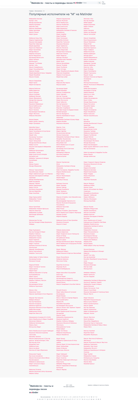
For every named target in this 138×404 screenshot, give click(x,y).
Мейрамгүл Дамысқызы (37, 362)
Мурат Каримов (34, 239)
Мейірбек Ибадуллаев (91, 208)
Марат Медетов (61, 55)
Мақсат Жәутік (88, 294)
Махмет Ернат (88, 187)
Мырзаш (31, 216)
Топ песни (103, 2)
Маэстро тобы (88, 67)
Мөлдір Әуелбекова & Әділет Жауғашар (69, 241)
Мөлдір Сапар (88, 108)
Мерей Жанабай (61, 90)
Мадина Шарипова (62, 232)
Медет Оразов (88, 96)
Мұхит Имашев (34, 92)
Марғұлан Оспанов (35, 369)
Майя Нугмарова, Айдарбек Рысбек (67, 170)
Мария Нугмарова (35, 84)
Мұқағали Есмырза (62, 222)
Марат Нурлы (33, 276)
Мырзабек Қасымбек (63, 303)
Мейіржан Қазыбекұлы (91, 133)
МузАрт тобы (33, 20)
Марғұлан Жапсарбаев (63, 98)
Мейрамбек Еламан (90, 356)
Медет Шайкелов (61, 46)
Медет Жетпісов (34, 113)
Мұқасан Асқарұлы (35, 303)
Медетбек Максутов (35, 313)
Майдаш (31, 224)
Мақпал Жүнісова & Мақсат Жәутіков (95, 342)
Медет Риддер (88, 174)
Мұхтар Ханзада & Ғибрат (37, 232)
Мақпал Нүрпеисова (62, 162)
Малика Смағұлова (62, 135)
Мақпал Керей (60, 276)
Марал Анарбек (61, 34)
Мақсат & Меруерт (62, 356)
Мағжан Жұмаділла (62, 113)
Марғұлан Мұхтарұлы (63, 82)
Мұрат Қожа (60, 61)
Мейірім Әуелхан (89, 214)
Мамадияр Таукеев (90, 63)
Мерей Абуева (60, 296)
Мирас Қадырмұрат (35, 185)
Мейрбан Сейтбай (89, 46)
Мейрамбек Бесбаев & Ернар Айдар (67, 119)
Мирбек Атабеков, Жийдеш (65, 321)
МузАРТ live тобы (89, 255)
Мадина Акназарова (90, 110)
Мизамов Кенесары (90, 265)
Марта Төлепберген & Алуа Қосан (39, 131)
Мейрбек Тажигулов (35, 253)
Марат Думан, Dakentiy (36, 121)
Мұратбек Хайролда (35, 44)
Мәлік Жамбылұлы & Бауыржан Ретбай (69, 243)
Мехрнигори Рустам (35, 220)
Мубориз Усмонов (62, 183)
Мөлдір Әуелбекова (35, 22)
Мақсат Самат (61, 315)
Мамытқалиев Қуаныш (91, 303)
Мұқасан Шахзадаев (35, 42)
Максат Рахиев (88, 206)
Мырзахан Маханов (62, 44)
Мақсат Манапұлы (89, 42)
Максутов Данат (34, 348)
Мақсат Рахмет (34, 32)
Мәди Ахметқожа (62, 26)
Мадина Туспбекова (90, 135)
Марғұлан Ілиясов (62, 53)
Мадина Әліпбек (61, 121)
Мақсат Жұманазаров (63, 175)
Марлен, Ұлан (60, 127)
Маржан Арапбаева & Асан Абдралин (41, 294)
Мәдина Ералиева (89, 24)
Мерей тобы (33, 135)
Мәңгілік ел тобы (89, 94)
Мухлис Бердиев (89, 276)
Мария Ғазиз (33, 270)
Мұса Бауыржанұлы (90, 40)
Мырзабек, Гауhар (35, 152)
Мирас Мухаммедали (90, 144)
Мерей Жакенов (89, 92)
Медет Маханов (89, 298)
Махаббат (87, 177)
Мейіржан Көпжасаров (36, 150)
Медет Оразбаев (89, 127)
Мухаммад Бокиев (35, 259)
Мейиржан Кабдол (62, 251)
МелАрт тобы (33, 65)
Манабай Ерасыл (89, 363)
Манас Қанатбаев (34, 206)
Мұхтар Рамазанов (35, 301)
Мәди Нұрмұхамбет (35, 197)
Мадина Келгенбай (90, 168)
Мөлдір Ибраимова (35, 166)
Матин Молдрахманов (91, 237)
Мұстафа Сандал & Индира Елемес (67, 110)
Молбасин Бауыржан (36, 189)
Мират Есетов (33, 187)
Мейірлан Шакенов (62, 259)
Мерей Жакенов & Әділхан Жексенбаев (68, 253)
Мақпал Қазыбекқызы (91, 115)
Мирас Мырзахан (89, 175)
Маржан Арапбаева (35, 28)
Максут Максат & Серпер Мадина (67, 298)
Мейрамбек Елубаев (35, 212)
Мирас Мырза (88, 154)
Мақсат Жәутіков (89, 317)
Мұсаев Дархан (34, 360)
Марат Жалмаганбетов (91, 232)
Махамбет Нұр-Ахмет (91, 346)
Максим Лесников (62, 48)
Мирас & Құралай (61, 193)
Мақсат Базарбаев (90, 38)
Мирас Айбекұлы (89, 197)
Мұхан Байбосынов (35, 106)
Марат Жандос (88, 263)
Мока (58, 164)
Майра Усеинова (89, 61)
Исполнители (38, 11)
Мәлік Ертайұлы (89, 319)
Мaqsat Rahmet (88, 137)
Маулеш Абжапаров (90, 199)
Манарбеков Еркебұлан (91, 193)
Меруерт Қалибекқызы (36, 249)
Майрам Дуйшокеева (63, 230)
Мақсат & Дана (61, 239)
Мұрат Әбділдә (61, 249)
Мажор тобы (33, 290)
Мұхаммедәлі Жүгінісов (91, 141)
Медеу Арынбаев (34, 30)
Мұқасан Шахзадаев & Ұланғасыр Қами (96, 292)
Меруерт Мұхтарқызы (36, 298)
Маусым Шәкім (61, 84)
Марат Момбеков (34, 108)
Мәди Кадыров (61, 245)
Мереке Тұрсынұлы (90, 73)
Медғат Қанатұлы (89, 274)
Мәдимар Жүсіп (61, 267)
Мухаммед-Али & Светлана (65, 148)
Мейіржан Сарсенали (90, 344)
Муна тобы (59, 80)
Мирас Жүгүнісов (89, 104)
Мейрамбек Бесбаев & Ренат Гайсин (67, 137)
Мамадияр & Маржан (63, 152)
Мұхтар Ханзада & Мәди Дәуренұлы (40, 222)
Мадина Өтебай (34, 265)
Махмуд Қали (88, 268)
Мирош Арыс (33, 325)
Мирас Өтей (87, 44)
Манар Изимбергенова (36, 179)
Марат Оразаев (61, 185)
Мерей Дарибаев (34, 46)
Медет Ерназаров (34, 123)
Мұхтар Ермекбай (89, 257)
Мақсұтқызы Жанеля (90, 301)
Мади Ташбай (88, 354)
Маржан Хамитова (35, 210)
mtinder (77, 3)
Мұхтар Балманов (89, 148)
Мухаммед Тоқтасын (35, 137)
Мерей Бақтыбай (61, 77)
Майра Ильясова (89, 51)
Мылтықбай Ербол (62, 299)
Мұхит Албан (88, 100)
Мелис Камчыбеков (35, 251)
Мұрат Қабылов (61, 102)
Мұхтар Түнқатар (61, 96)
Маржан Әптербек (35, 139)
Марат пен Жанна (61, 330)
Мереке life (59, 301)
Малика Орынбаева (90, 360)
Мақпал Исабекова (62, 24)
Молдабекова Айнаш (63, 237)
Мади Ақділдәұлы (34, 230)
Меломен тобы (88, 18)
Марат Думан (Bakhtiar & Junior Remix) (96, 146)
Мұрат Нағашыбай (35, 141)
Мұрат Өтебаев (88, 69)
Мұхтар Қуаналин (61, 104)
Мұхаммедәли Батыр (36, 284)
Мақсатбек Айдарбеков (91, 321)
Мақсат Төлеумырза (63, 106)
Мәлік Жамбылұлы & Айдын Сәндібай (41, 319)
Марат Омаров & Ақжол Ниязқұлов (67, 234)
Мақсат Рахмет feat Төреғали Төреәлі (68, 307)
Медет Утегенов (34, 243)
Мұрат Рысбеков (61, 67)
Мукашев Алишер (34, 261)
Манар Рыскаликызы (35, 278)
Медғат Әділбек (61, 131)
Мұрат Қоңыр (60, 338)
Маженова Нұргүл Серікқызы (93, 323)
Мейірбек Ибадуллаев (63, 363)
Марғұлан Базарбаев (63, 73)
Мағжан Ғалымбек (89, 212)
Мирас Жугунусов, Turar (91, 288)
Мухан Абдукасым (35, 55)
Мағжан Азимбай (89, 330)
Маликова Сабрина (35, 321)
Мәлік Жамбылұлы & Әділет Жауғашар (68, 212)
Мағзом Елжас (61, 129)
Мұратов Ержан (61, 156)
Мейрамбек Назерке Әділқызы (39, 208)
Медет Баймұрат (61, 354)
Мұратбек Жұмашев (90, 179)
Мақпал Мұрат (33, 102)
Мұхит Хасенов (34, 110)
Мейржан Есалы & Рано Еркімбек (67, 220)
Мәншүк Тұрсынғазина (36, 170)
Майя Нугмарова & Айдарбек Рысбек (95, 152)
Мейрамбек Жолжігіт (90, 348)
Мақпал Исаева (34, 77)
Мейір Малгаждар (34, 309)
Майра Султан (33, 144)
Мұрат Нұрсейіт (61, 94)
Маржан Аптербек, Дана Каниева (66, 210)
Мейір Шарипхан (34, 90)
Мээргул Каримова (35, 241)
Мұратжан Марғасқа (35, 48)
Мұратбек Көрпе (89, 332)
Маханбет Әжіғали (35, 336)
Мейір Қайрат (88, 22)
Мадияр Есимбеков (62, 189)
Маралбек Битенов (62, 40)
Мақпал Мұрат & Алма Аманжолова (67, 344)
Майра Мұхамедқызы (91, 98)
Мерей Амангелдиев (90, 172)
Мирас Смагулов (89, 113)
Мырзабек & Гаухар (90, 90)
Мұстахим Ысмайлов (36, 356)
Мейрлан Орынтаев (62, 206)
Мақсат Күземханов (90, 59)
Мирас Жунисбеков (62, 257)
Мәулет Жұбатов (34, 201)
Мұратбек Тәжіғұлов (62, 42)
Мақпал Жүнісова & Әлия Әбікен (39, 358)
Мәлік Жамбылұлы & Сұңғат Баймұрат (41, 330)
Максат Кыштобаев (90, 290)
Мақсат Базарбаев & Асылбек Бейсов (68, 284)
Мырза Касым (60, 282)
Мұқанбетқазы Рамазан (64, 59)
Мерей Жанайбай (34, 75)
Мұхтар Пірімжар (89, 307)
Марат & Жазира (34, 133)
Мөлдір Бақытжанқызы (63, 51)
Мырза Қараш (88, 243)
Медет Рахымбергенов (36, 69)
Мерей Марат (60, 177)
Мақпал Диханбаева (62, 63)
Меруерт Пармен (34, 183)
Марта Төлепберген (90, 71)
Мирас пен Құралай (90, 32)
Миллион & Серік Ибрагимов (38, 350)
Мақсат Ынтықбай (89, 34)
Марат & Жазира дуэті (91, 311)
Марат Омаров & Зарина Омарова (94, 162)
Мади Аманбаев (34, 193)
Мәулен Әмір (88, 362)
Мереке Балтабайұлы (90, 239)
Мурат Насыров (89, 30)
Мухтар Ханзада (89, 20)
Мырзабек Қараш (89, 106)
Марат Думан (33, 34)
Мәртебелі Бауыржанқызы (92, 299)
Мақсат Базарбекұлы (36, 67)
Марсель (86, 28)
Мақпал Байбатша (89, 65)
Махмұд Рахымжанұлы (91, 82)
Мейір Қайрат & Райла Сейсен (38, 257)
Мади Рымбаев (61, 36)
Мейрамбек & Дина (35, 237)
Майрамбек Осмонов (90, 230)
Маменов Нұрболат (35, 305)
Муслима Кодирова (62, 154)
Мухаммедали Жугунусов (64, 305)
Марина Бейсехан (34, 88)
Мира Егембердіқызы (63, 268)
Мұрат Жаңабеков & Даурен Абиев (67, 71)
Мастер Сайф (88, 267)
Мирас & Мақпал (61, 348)
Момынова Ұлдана (35, 354)
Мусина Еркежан (89, 249)
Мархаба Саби (33, 26)
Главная (31, 11)
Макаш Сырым (34, 164)
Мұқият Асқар (88, 75)
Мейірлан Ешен (34, 346)
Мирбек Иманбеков (90, 210)
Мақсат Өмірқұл (89, 183)
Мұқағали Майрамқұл (36, 104)
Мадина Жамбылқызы (63, 172)
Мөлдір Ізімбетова (35, 129)
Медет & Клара (61, 69)
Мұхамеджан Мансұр (90, 236)
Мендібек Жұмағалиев (63, 139)
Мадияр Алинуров (35, 53)
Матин (31, 162)
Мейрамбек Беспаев (35, 18)
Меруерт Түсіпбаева (35, 63)
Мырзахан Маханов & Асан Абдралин (41, 307)
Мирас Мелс (88, 327)
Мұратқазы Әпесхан (62, 350)
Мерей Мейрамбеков (90, 57)
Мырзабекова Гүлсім (90, 129)
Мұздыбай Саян (34, 344)
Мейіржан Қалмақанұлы (36, 323)
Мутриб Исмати (61, 290)
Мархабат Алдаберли (63, 108)
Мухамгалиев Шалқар (63, 133)
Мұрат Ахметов (61, 358)
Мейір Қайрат (60, 329)
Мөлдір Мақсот (34, 51)
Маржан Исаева (34, 71)
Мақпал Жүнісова (62, 20)
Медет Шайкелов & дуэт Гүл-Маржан (41, 174)
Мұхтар (86, 119)
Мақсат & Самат (61, 224)
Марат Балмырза (61, 38)
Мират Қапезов (34, 59)
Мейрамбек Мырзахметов (64, 317)
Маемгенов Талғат (35, 292)
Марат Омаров (88, 26)
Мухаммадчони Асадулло (64, 278)
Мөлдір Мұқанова (89, 142)
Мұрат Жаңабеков (89, 111)
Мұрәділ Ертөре (61, 214)
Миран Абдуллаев (62, 49)
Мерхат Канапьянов (90, 309)
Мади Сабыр (60, 174)
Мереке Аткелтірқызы (63, 75)
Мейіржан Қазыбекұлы (63, 332)
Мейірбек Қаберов (89, 272)
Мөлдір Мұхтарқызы (35, 100)
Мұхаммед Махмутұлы (36, 57)
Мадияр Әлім (88, 241)
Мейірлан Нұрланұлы (36, 286)
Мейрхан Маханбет (35, 115)
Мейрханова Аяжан (35, 311)
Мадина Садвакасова (36, 40)
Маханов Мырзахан (90, 139)
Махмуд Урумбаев (89, 201)
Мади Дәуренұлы (61, 28)
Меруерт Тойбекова (90, 195)
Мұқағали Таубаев (89, 131)
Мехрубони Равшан (35, 236)
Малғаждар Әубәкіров (36, 214)
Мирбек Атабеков (34, 234)
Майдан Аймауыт (34, 299)
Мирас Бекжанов (61, 309)
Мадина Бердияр (61, 216)
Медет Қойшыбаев (62, 346)
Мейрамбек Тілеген (35, 199)
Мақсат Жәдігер (61, 369)
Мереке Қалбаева (34, 24)
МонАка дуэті (33, 61)
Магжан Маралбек (35, 191)
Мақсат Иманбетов (62, 334)
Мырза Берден (33, 119)
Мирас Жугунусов (62, 100)
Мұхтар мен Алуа (34, 342)
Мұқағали (87, 121)
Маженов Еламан (89, 234)
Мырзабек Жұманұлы (90, 334)
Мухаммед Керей (61, 88)
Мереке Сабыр (34, 373)
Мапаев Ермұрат (61, 111)
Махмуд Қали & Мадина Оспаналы (67, 280)
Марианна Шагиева (90, 170)
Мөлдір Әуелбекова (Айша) (37, 142)
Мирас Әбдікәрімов (35, 98)
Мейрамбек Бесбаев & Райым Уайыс (95, 325)
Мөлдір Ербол (88, 55)
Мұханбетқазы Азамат (36, 172)
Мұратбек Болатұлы (62, 265)
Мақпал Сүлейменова (63, 92)
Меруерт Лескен (89, 313)
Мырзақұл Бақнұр (62, 179)
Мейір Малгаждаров (90, 88)
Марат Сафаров (89, 49)
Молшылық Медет (35, 327)
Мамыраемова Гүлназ (63, 327)
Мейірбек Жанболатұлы (91, 224)
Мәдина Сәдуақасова (63, 18)
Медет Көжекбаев (35, 49)
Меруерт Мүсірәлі (62, 57)
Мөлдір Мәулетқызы (90, 102)
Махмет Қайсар (61, 187)
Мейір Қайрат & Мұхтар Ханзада (94, 245)
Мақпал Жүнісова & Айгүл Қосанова (40, 371)
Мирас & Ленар (61, 236)
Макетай (86, 80)
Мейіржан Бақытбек (35, 38)
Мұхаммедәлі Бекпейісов (37, 111)
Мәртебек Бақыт (34, 127)
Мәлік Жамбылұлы (62, 22)
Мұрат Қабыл (60, 150)
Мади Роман (60, 208)
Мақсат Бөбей (88, 305)
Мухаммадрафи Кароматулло (65, 201)
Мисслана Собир (61, 261)
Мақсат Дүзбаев (34, 94)
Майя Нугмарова (34, 181)
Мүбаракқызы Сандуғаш (91, 358)
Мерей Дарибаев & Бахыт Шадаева (40, 73)
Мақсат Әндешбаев (35, 80)
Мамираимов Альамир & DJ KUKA (40, 317)
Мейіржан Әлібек (89, 185)
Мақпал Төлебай (61, 65)
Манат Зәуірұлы (61, 191)
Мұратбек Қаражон (90, 48)
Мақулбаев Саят (61, 142)
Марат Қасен (33, 82)
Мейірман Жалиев (35, 96)
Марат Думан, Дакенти (63, 141)
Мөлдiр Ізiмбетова (89, 156)
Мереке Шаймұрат (90, 53)
